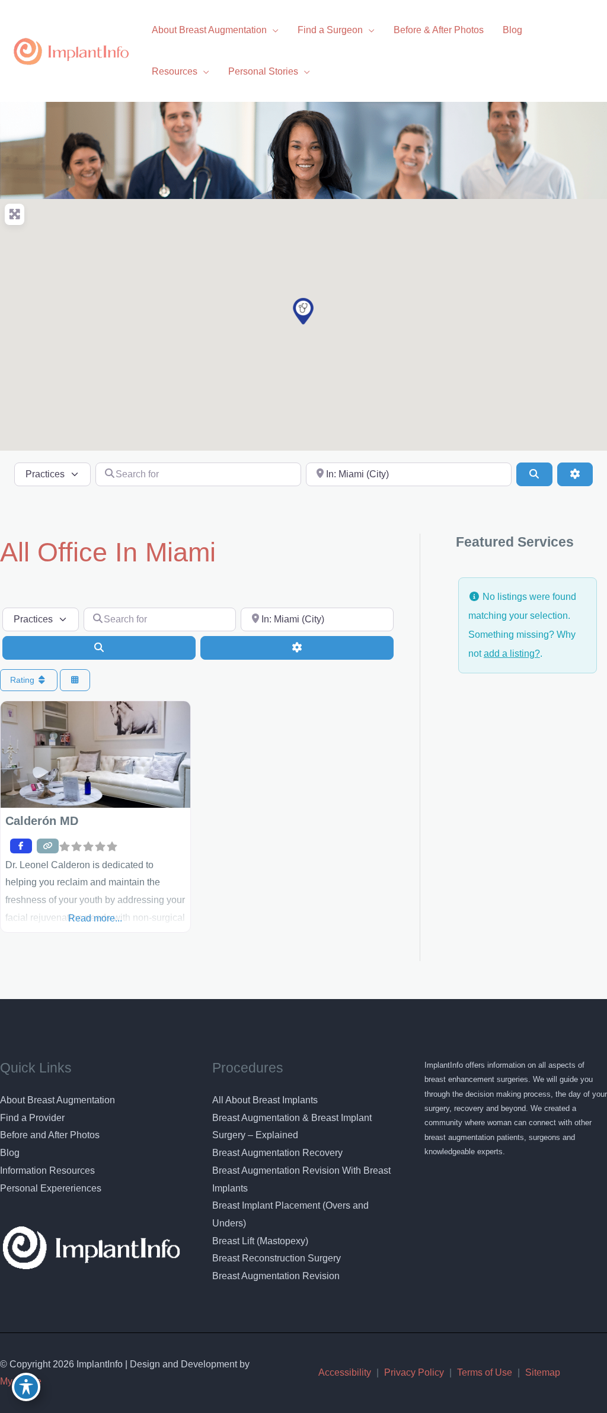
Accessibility (344, 1372)
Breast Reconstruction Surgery (276, 1258)
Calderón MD (41, 820)
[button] (303, 311)
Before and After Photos (50, 1135)
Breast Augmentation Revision (276, 1276)
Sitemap (542, 1372)
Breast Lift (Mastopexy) (260, 1241)
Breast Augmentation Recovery (277, 1153)
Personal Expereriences (50, 1188)
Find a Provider (32, 1118)
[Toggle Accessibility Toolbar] (26, 1387)
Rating (23, 680)
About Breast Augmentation (57, 1100)
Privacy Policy (414, 1372)
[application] (273, 30)
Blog (10, 1153)
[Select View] (75, 680)
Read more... (95, 918)
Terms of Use (484, 1372)
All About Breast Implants (265, 1100)
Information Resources (47, 1170)
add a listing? (512, 653)
